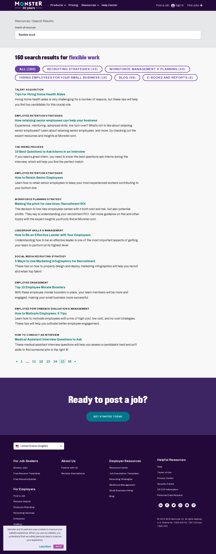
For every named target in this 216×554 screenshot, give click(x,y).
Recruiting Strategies (121, 479)
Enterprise (19, 518)
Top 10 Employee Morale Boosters (40, 287)
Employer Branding (24, 507)
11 (34, 361)
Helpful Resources (171, 460)
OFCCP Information (167, 489)
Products (56, 5)
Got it (58, 546)
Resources (89, 5)
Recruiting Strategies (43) (72, 69)
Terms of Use (164, 472)
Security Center (165, 484)
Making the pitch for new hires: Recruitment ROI (50, 203)
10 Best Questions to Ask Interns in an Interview (50, 151)
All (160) (27, 69)
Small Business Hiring (121, 490)
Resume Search (22, 501)
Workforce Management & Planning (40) (147, 69)
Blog (111, 496)
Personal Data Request (170, 495)
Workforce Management (122, 485)
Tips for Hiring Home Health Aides (40, 94)
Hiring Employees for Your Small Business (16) (63, 77)
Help (159, 466)
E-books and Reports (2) (170, 77)
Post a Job (162, 5)
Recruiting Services (24, 513)
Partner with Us (69, 467)
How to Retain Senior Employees (39, 177)
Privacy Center (165, 478)
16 (70, 361)
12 (41, 361)
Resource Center (118, 467)
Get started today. (108, 416)
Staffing (18, 524)
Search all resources (25, 27)
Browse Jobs (21, 467)
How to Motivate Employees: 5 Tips (41, 313)
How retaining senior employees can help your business (56, 120)
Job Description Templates (124, 473)
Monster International (73, 473)
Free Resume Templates (27, 473)
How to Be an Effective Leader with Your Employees (53, 235)
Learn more (45, 546)
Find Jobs (193, 5)
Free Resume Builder (25, 479)
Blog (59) (127, 77)
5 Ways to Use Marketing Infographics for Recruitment (55, 261)
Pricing (73, 5)
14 (56, 361)
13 (48, 361)
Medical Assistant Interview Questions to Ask (48, 339)
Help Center (109, 5)
